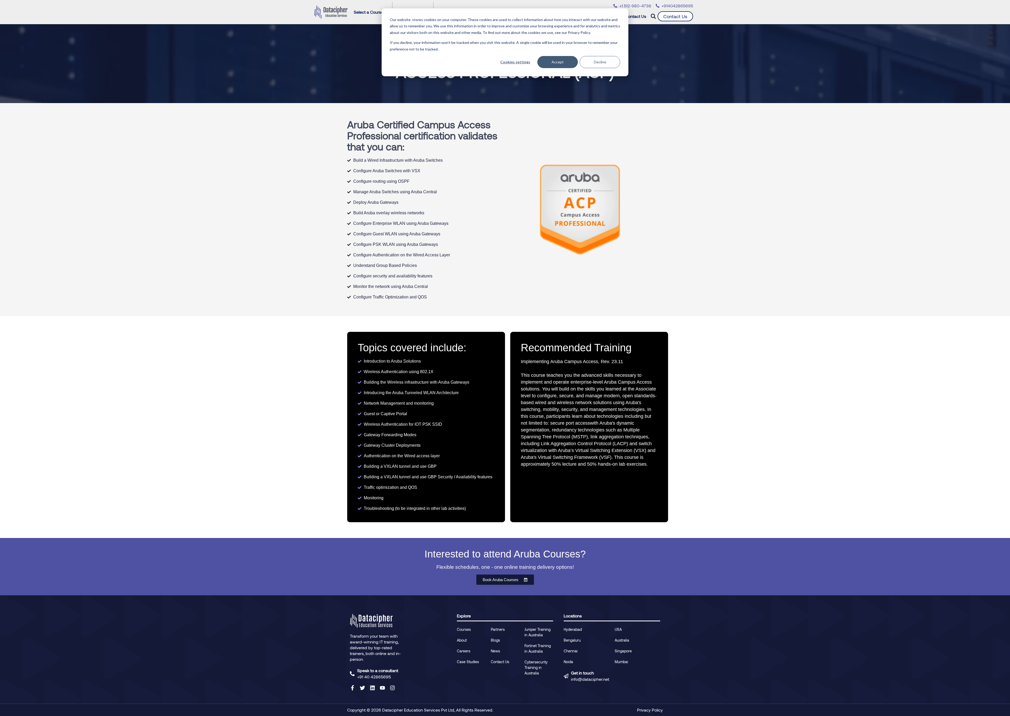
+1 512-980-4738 (635, 5)
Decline (600, 62)
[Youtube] (382, 687)
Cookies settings (515, 62)
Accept (558, 62)
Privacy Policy (650, 709)
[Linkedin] (372, 687)
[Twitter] (362, 687)
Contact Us (635, 16)
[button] (653, 16)
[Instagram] (392, 687)
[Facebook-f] (352, 687)
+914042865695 (677, 5)
